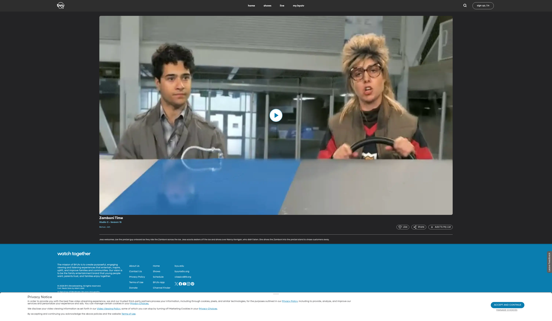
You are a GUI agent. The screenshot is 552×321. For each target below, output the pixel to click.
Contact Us (135, 271)
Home (156, 266)
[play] (276, 115)
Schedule (158, 277)
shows (267, 5)
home (251, 5)
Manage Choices (506, 310)
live (282, 5)
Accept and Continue (507, 305)
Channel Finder (161, 288)
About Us (134, 266)
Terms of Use (136, 282)
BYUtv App (159, 282)
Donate (133, 288)
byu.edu (179, 266)
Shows (156, 271)
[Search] (465, 5)
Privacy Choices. (139, 304)
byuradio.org (182, 271)
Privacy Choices (208, 309)
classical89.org (183, 277)
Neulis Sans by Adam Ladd (73, 288)
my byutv (298, 5)
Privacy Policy (137, 277)
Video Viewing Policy (108, 309)
